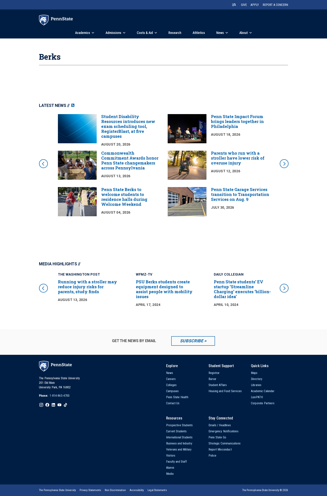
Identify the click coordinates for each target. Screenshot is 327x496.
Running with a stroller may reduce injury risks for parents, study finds (87, 286)
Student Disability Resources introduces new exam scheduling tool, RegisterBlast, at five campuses (128, 126)
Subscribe (191, 341)
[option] (163, 169)
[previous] (43, 163)
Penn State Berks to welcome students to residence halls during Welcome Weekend (124, 197)
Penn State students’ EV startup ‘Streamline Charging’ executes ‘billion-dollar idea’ (242, 289)
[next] (284, 163)
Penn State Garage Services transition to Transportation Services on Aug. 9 (240, 194)
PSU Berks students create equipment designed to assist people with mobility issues (164, 289)
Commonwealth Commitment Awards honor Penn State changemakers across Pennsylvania (129, 160)
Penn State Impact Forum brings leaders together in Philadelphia (237, 121)
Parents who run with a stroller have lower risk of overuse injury (237, 158)
